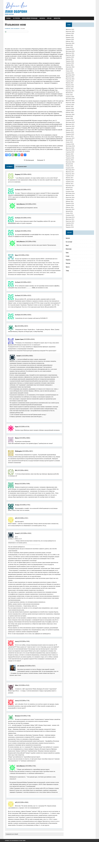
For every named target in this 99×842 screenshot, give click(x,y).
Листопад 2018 (70, 146)
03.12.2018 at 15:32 (24, 685)
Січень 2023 (69, 47)
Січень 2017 (69, 189)
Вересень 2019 (70, 126)
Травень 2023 (70, 39)
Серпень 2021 (70, 81)
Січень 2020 (69, 118)
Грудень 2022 (70, 49)
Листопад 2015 (70, 217)
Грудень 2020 (70, 96)
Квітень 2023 (69, 41)
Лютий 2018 (69, 164)
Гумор (67, 252)
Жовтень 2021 (70, 77)
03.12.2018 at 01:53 (25, 231)
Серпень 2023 (70, 33)
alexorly (17, 641)
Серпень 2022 (70, 57)
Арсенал (68, 238)
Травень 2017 (70, 181)
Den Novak (17, 189)
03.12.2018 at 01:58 (30, 241)
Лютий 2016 (69, 211)
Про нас (49, 18)
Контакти (42, 18)
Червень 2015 (70, 227)
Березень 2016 (70, 209)
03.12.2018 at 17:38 (25, 716)
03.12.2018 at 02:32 (25, 295)
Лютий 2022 (69, 69)
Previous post (30, 160)
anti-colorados (15, 28)
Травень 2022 (70, 63)
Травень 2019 (70, 134)
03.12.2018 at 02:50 (26, 315)
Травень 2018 (70, 158)
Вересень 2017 (70, 174)
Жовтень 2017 (70, 172)
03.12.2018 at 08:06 (24, 438)
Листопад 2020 (70, 98)
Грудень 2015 (70, 215)
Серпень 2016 (70, 199)
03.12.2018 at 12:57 (22, 518)
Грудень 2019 (70, 120)
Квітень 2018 (69, 160)
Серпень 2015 (70, 223)
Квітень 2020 (69, 112)
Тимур (67, 270)
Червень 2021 (70, 85)
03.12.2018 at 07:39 (24, 426)
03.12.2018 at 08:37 (27, 451)
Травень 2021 (70, 87)
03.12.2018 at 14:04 (26, 533)
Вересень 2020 (70, 102)
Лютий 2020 (69, 116)
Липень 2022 (69, 59)
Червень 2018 (70, 156)
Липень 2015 (69, 225)
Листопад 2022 (70, 51)
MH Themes (23, 840)
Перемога (68, 260)
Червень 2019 (70, 132)
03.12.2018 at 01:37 (25, 189)
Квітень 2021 (69, 89)
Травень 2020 (70, 110)
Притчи (67, 267)
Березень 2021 (70, 91)
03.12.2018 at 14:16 (24, 641)
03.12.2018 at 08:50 (27, 356)
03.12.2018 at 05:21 (22, 326)
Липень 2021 (69, 83)
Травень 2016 (70, 205)
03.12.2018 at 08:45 (23, 470)
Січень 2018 (69, 166)
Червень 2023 (70, 37)
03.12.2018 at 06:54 (29, 339)
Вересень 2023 (70, 31)
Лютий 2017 (69, 187)
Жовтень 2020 (70, 100)
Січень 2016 (69, 213)
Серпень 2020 (70, 104)
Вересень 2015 (70, 221)
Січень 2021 (69, 95)
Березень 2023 (70, 43)
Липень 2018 (69, 154)
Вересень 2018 (70, 150)
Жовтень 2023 (70, 29)
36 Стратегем (16, 18)
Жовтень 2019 (70, 124)
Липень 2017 (69, 177)
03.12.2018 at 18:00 (23, 802)
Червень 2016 (70, 203)
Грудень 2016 (70, 191)
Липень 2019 (69, 130)
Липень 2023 (69, 35)
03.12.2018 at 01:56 (23, 255)
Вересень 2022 (70, 55)
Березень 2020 (70, 114)
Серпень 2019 (70, 128)
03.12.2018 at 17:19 (24, 700)
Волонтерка (57, 18)
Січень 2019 (69, 142)
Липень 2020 (69, 106)
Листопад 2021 (70, 75)
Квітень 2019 (69, 136)
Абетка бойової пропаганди (29, 18)
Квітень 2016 (69, 207)
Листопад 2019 (70, 122)
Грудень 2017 (70, 168)
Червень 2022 (70, 61)
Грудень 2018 (70, 144)
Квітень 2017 (69, 183)
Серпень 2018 (70, 152)
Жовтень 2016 (70, 195)
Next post (40, 160)
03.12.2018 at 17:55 (30, 766)
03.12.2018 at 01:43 (25, 218)
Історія (67, 256)
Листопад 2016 (70, 193)
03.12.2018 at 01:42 (30, 204)
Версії (67, 245)
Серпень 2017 (70, 175)
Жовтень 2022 (70, 53)
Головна (8, 18)
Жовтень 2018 (70, 148)
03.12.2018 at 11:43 (24, 505)
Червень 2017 (70, 179)
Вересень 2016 (70, 197)
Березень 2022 (70, 67)
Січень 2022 (69, 71)
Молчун (17, 484)
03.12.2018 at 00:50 (26, 174)
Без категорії (69, 242)
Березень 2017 (70, 185)
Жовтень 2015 (70, 219)
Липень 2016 (69, 201)
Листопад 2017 (70, 170)
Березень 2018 (70, 162)
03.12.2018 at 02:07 (25, 282)
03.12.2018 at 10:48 (24, 484)
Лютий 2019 (69, 140)
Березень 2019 (70, 138)
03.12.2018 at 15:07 (30, 666)
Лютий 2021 (69, 92)
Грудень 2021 (70, 73)
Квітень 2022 (69, 65)
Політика (68, 263)
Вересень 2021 (70, 79)
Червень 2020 (70, 108)
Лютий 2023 (69, 45)
